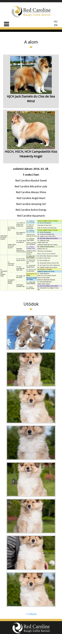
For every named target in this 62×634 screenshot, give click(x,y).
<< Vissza (31, 614)
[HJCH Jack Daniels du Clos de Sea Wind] (31, 105)
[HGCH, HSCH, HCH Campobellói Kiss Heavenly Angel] (31, 160)
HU (55, 21)
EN (55, 25)
